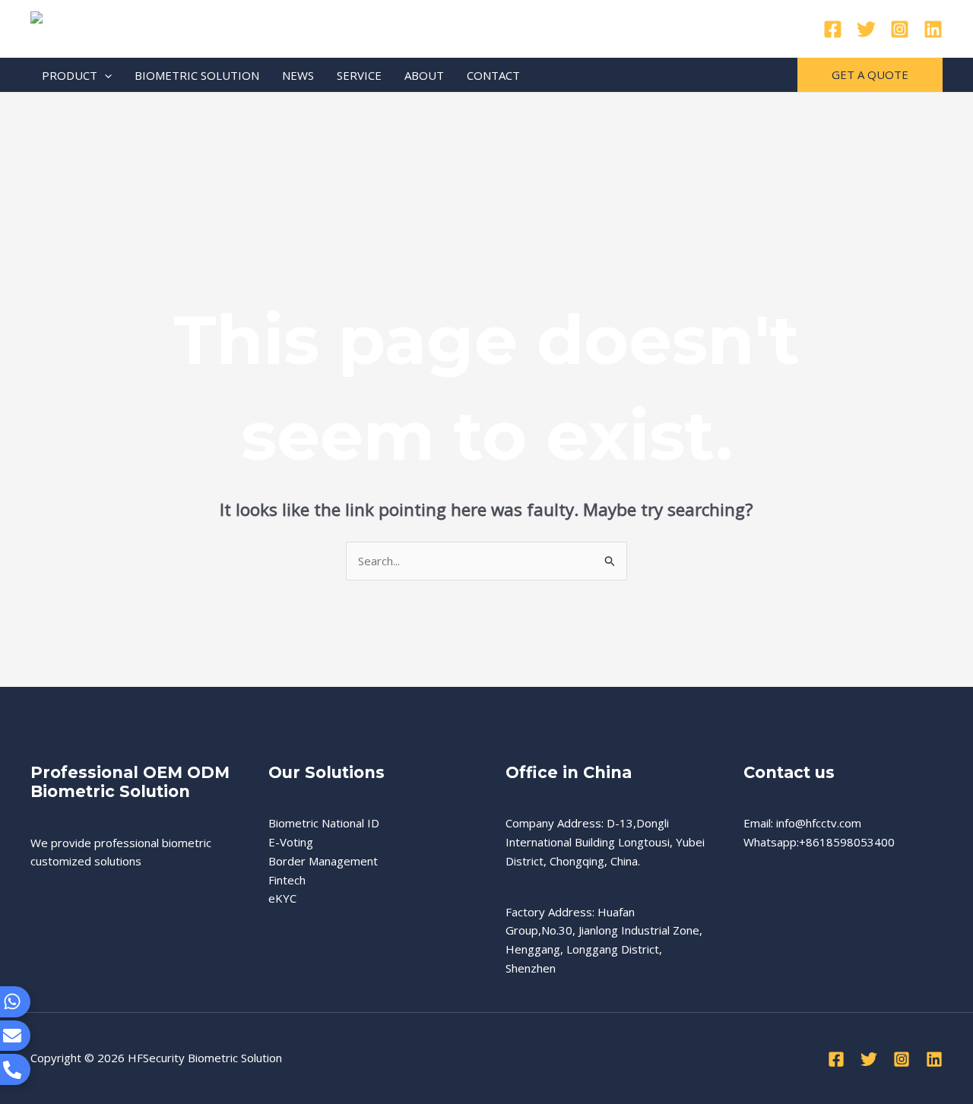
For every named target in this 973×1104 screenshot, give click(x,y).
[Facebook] (832, 29)
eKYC (282, 898)
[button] (104, 75)
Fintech (287, 879)
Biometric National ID (323, 822)
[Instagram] (899, 29)
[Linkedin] (933, 29)
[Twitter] (866, 29)
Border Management (323, 860)
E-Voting (290, 841)
